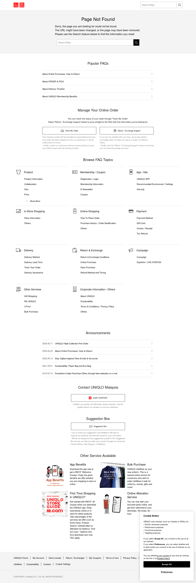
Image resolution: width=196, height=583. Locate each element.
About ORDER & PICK (53, 81)
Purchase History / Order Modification (98, 223)
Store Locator (55, 557)
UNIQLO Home (21, 557)
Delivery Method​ (32, 257)
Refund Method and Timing (93, 272)
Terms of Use (112, 557)
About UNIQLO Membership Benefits (59, 96)
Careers (47, 564)
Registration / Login (89, 178)
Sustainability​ (86, 301)
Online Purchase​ (88, 262)
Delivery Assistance (33, 272)
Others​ (27, 223)
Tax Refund (142, 233)
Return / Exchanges (75, 557)
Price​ (26, 194)
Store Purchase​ (87, 267)
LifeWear (18, 564)
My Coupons (95, 557)
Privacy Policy (130, 557)
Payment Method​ (145, 218)
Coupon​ (84, 194)
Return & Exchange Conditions (94, 257)
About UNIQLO (87, 296)
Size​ (26, 189)
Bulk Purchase (31, 311)
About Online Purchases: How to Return (61, 73)
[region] (167, 546)
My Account (38, 557)
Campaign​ (141, 257)
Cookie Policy (163, 558)
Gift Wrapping (30, 296)
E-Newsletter (86, 189)
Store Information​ (32, 218)
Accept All (167, 564)
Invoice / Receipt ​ (145, 228)
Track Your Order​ (32, 267)
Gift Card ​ (141, 223)
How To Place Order (90, 218)
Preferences (166, 572)
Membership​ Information (91, 184)
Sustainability (33, 564)
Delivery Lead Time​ (33, 262)
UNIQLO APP (143, 178)
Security (140, 189)
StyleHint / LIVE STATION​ (149, 262)
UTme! (27, 306)
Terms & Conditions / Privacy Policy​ (97, 306)
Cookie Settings (63, 564)
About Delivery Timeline (53, 88)
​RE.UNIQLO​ (30, 301)
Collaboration (30, 184)
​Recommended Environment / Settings (155, 184)
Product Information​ (33, 178)
